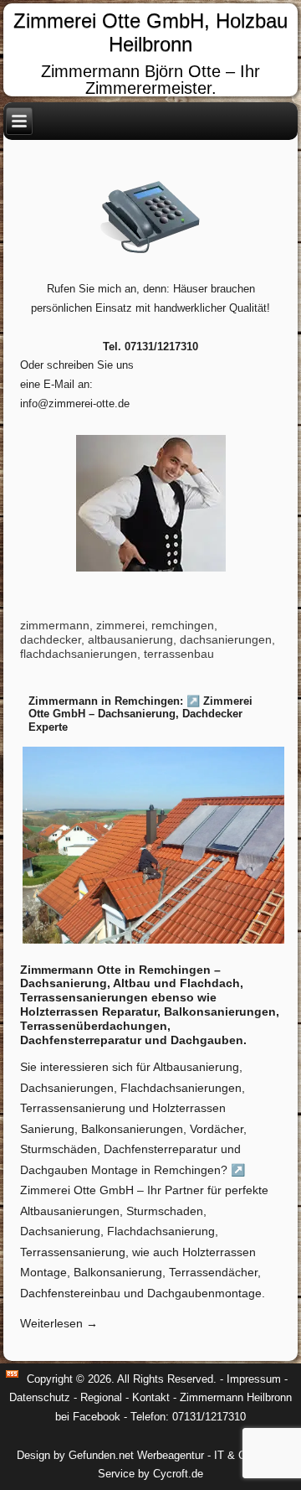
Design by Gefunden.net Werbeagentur (110, 1455)
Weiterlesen (59, 1323)
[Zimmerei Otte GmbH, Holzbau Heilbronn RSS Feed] (12, 1374)
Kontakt (151, 1397)
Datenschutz (39, 1397)
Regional (101, 1397)
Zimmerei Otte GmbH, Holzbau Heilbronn (150, 32)
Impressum (254, 1379)
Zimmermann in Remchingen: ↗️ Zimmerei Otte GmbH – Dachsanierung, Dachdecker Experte (140, 714)
